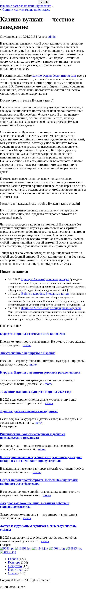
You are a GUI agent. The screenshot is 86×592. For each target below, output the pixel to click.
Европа (13, 559)
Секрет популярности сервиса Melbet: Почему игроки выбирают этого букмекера (39, 481)
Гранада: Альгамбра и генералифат (45, 279)
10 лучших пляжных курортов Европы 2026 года (35, 391)
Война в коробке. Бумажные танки (45, 293)
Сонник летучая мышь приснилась (26, 9)
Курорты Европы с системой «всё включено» (33, 333)
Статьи (13, 573)
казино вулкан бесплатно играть (54, 75)
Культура (14, 562)
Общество (15, 566)
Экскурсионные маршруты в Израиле (27, 353)
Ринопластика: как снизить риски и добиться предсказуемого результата (32, 435)
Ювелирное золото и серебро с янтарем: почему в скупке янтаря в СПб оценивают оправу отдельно (41, 458)
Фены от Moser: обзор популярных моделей (51, 308)
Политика (15, 569)
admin (52, 36)
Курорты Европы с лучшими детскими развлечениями (40, 372)
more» (27, 345)
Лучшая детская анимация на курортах (29, 411)
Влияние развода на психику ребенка (25, 6)
